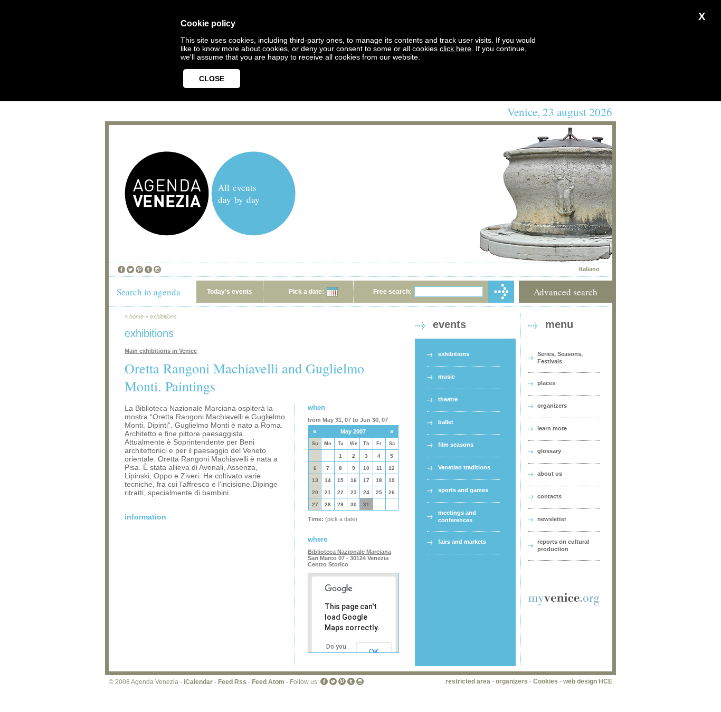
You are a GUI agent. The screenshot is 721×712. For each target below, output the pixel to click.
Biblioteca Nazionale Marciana (349, 552)
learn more (552, 428)
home (136, 316)
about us (549, 473)
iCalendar (198, 682)
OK (373, 652)
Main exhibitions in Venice (161, 351)
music (446, 376)
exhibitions (163, 316)
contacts (549, 496)
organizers (552, 405)
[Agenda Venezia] (167, 232)
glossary (549, 451)
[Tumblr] (148, 269)
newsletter (551, 519)
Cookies (545, 681)
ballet (445, 422)
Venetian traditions (464, 467)
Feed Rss (232, 682)
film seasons (455, 444)
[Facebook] (121, 269)
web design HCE (587, 681)
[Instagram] (157, 269)
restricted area (467, 681)
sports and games (463, 490)
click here (455, 48)
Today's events (229, 291)
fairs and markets (462, 541)
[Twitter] (130, 269)
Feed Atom (268, 682)
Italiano (589, 269)
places (546, 383)
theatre (448, 399)
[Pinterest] (139, 269)
